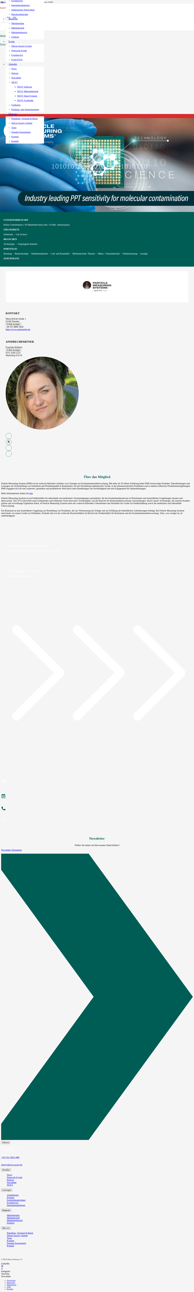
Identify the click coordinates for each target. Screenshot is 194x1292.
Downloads (11, 1281)
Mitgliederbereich (15, 1220)
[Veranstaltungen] (97, 796)
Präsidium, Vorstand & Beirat (20, 1233)
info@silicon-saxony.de (11, 1165)
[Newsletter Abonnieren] (97, 997)
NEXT (10, 1185)
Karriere (10, 1240)
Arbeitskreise (13, 1195)
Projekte (10, 1197)
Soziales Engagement (16, 1243)
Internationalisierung (16, 1205)
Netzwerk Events (14, 1177)
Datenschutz (11, 1285)
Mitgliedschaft (13, 1218)
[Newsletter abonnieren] (97, 821)
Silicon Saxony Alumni (17, 1235)
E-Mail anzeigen (13, 324)
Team (9, 1238)
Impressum (11, 1283)
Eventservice (12, 1203)
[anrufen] (97, 809)
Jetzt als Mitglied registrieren (21, 576)
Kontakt (10, 1246)
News (9, 1175)
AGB (9, 1287)
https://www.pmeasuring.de (18, 329)
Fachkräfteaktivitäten (16, 1200)
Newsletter (11, 1182)
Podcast (10, 1180)
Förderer (10, 1223)
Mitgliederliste (13, 1215)
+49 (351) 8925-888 (10, 1157)
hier (31, 493)
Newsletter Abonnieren (11, 850)
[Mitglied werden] (97, 781)
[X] (2, 1266)
